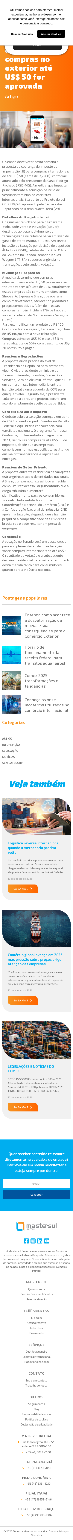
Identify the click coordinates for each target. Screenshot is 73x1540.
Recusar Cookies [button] (22, 33)
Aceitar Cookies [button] (51, 33)
